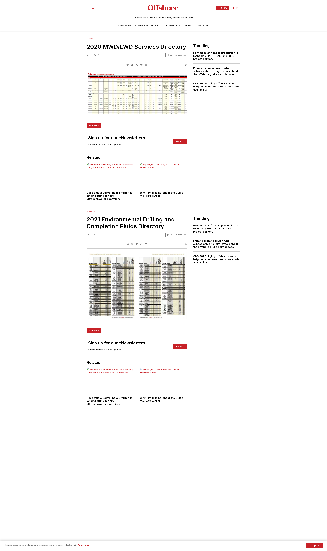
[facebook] (127, 64)
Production (202, 25)
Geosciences (124, 25)
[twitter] (137, 64)
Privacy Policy (83, 545)
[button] (88, 8)
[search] (93, 8)
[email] (146, 64)
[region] (163, 546)
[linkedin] (132, 64)
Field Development (171, 25)
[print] (186, 64)
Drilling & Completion (146, 25)
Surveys (91, 39)
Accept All (314, 546)
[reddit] (141, 64)
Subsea (188, 25)
